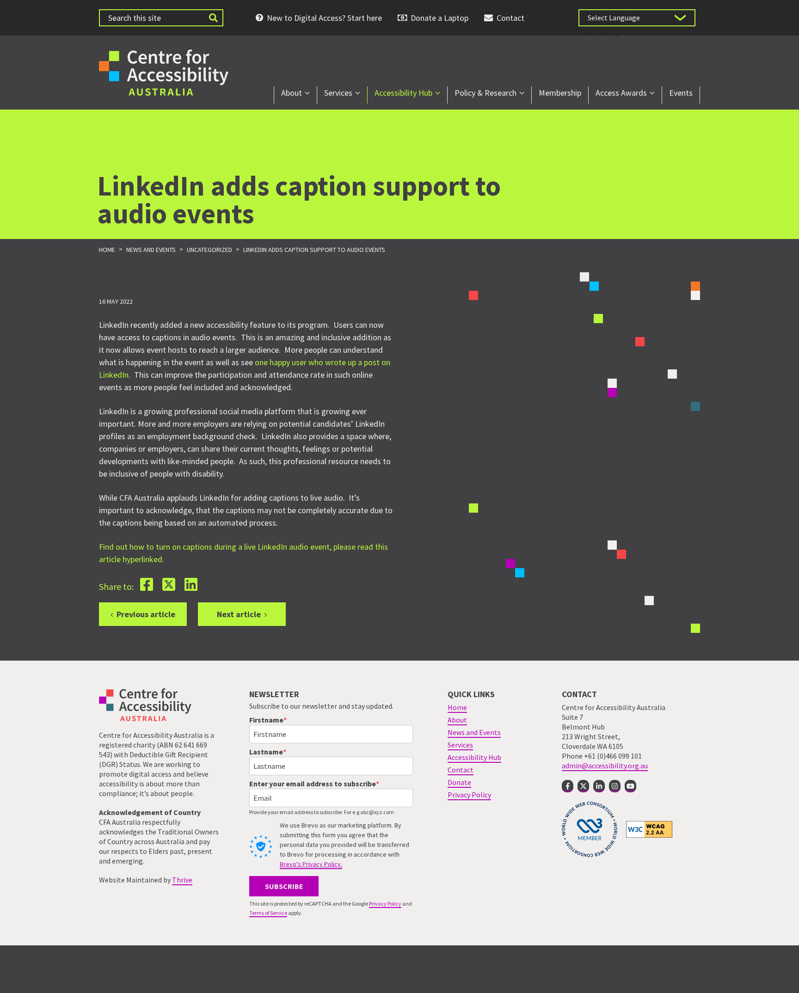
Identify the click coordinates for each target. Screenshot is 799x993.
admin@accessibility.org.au (605, 765)
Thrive (182, 879)
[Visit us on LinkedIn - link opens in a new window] (599, 786)
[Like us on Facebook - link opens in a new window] (567, 786)
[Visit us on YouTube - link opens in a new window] (630, 786)
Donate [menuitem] (459, 782)
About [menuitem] (291, 92)
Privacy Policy (385, 903)
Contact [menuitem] (510, 17)
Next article (239, 614)
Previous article (146, 614)
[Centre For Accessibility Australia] (163, 71)
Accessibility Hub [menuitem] (403, 92)
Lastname (266, 751)
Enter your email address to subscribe (312, 783)
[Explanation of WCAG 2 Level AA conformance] (649, 829)
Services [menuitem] (338, 92)
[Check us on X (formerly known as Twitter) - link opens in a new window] (583, 786)
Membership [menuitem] (560, 92)
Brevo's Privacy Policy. (311, 864)
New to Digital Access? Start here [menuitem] (324, 17)
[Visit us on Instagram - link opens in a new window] (615, 786)
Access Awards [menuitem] (621, 92)
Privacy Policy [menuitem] (469, 794)
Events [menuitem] (681, 92)
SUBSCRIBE (284, 886)
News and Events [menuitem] (474, 732)
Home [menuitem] (457, 707)
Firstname (266, 719)
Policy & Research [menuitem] (485, 92)
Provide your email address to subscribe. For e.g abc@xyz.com (321, 812)
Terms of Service (268, 912)
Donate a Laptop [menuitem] (439, 17)
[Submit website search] (213, 17)
